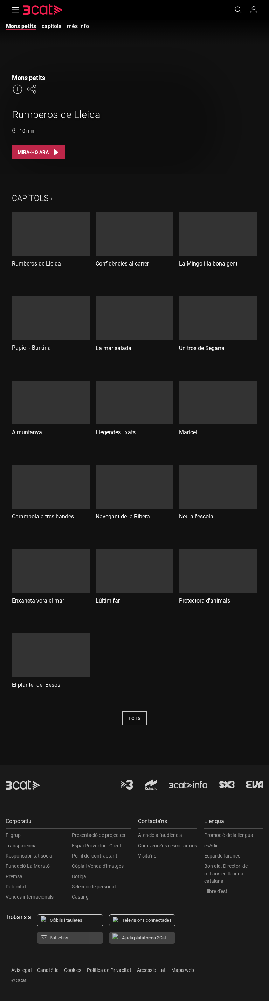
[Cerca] (241, 10)
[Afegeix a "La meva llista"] (17, 89)
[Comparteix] (31, 89)
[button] (68, 823)
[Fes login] (253, 10)
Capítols (30, 198)
